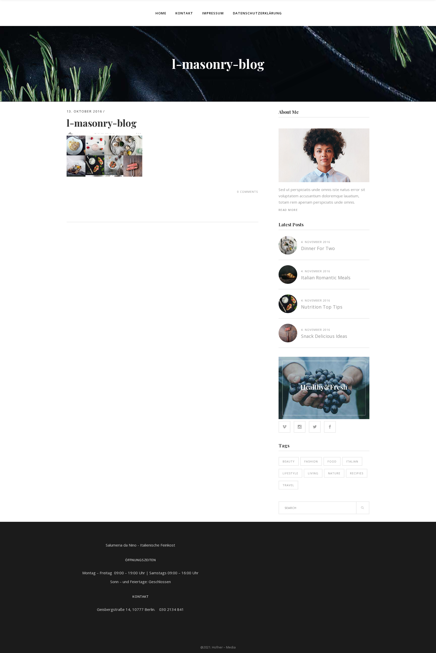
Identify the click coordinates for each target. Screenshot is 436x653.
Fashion (311, 461)
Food (332, 461)
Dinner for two (318, 248)
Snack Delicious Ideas (324, 336)
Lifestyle (290, 473)
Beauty (289, 461)
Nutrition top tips (321, 307)
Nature (334, 473)
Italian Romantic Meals (325, 278)
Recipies (356, 473)
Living (313, 473)
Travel (288, 485)
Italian (352, 461)
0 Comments (247, 192)
